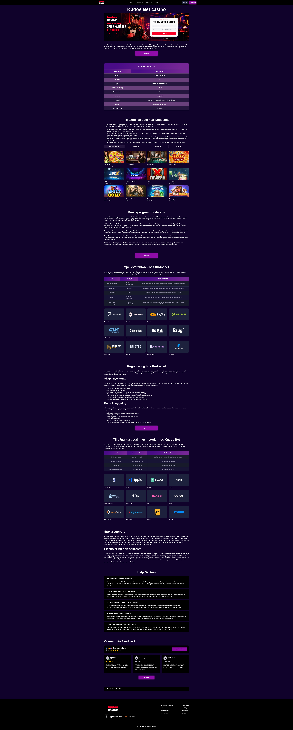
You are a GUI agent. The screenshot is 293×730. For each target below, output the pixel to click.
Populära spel (113, 146)
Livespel (134, 146)
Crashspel (156, 146)
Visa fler (146, 677)
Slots (177, 146)
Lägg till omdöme (179, 649)
